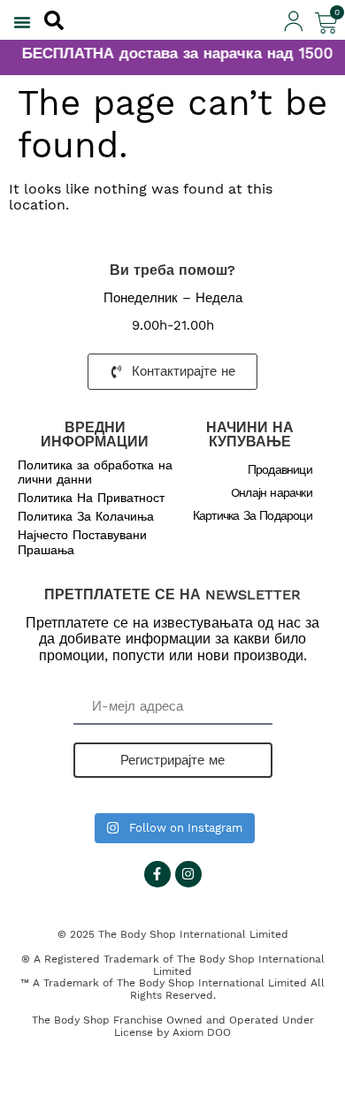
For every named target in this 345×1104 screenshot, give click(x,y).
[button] (22, 22)
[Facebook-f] (157, 874)
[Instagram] (188, 874)
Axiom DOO (201, 1032)
